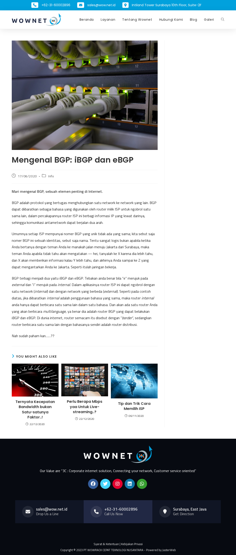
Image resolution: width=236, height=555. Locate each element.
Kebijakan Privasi (132, 544)
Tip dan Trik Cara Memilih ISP (134, 406)
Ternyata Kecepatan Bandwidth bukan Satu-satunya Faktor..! (35, 409)
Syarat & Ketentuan (106, 544)
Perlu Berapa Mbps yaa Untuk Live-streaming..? (84, 407)
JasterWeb (169, 550)
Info (51, 176)
